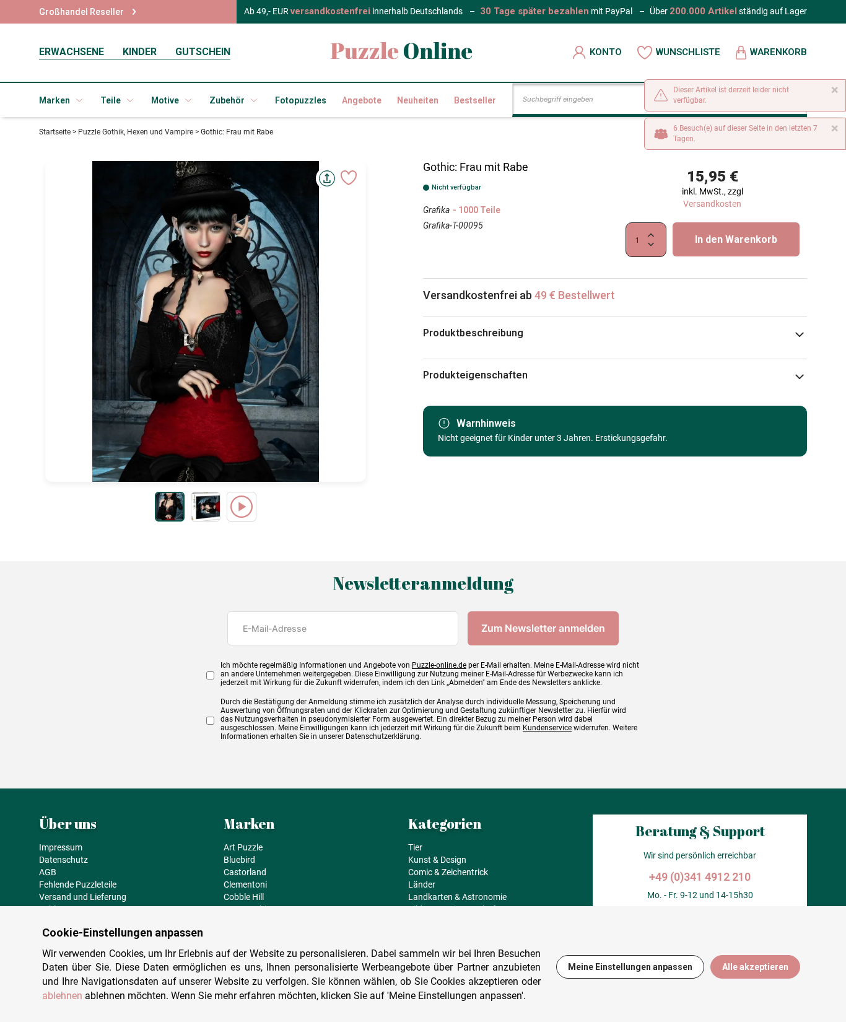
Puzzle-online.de (439, 665)
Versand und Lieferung (82, 897)
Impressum (60, 847)
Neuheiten (417, 100)
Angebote (362, 100)
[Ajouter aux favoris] (349, 178)
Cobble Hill (244, 897)
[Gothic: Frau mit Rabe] (170, 507)
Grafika (436, 210)
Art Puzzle (243, 847)
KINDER (140, 52)
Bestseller (475, 100)
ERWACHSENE (71, 52)
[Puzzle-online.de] (402, 52)
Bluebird (239, 860)
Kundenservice (547, 727)
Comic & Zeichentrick (448, 872)
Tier (415, 847)
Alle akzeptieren (755, 967)
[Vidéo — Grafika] (241, 507)
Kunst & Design (437, 860)
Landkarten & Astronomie (457, 897)
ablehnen (62, 996)
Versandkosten (712, 204)
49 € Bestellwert (574, 295)
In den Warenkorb (736, 239)
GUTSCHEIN (202, 52)
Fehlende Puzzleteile (77, 884)
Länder (421, 884)
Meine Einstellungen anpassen (630, 967)
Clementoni (245, 884)
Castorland (245, 872)
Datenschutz (63, 860)
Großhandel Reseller (81, 12)
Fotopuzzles (300, 100)
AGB (47, 872)
